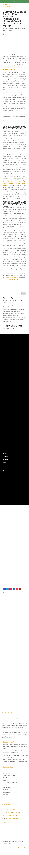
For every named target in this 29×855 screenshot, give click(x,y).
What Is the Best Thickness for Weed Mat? (15, 744)
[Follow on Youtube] (20, 589)
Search (23, 293)
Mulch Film (6, 780)
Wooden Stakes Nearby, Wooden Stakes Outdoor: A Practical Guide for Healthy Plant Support (14, 319)
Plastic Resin (6, 790)
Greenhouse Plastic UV (9, 775)
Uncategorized (7, 792)
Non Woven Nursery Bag (10, 782)
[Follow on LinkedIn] (14, 589)
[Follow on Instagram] (10, 589)
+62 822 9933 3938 (12, 277)
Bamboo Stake (7, 773)
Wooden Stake (7, 797)
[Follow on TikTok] (17, 589)
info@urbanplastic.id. (12, 818)
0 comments (9, 30)
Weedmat (5, 794)
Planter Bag (6, 787)
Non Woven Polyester (9, 785)
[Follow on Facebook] (4, 589)
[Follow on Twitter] (7, 589)
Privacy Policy (22, 847)
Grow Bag (5, 778)
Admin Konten (9, 28)
